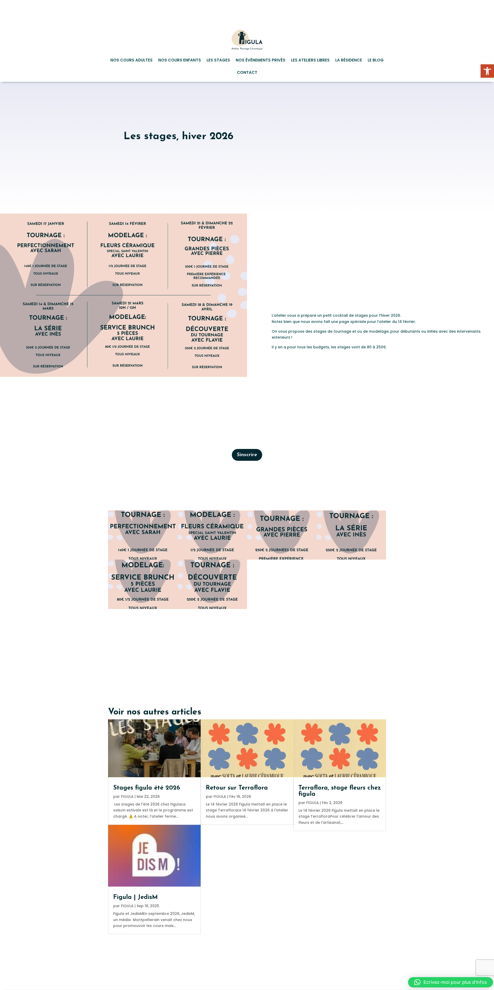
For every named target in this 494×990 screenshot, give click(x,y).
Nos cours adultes (131, 60)
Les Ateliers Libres (310, 60)
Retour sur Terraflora (237, 788)
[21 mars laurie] (143, 609)
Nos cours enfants (179, 60)
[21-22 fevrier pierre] (281, 559)
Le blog (376, 60)
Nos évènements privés (260, 60)
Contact (247, 73)
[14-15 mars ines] (351, 559)
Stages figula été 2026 (146, 788)
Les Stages (218, 60)
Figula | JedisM (135, 897)
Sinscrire (247, 454)
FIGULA (127, 796)
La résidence (348, 60)
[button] (487, 71)
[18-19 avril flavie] (212, 609)
